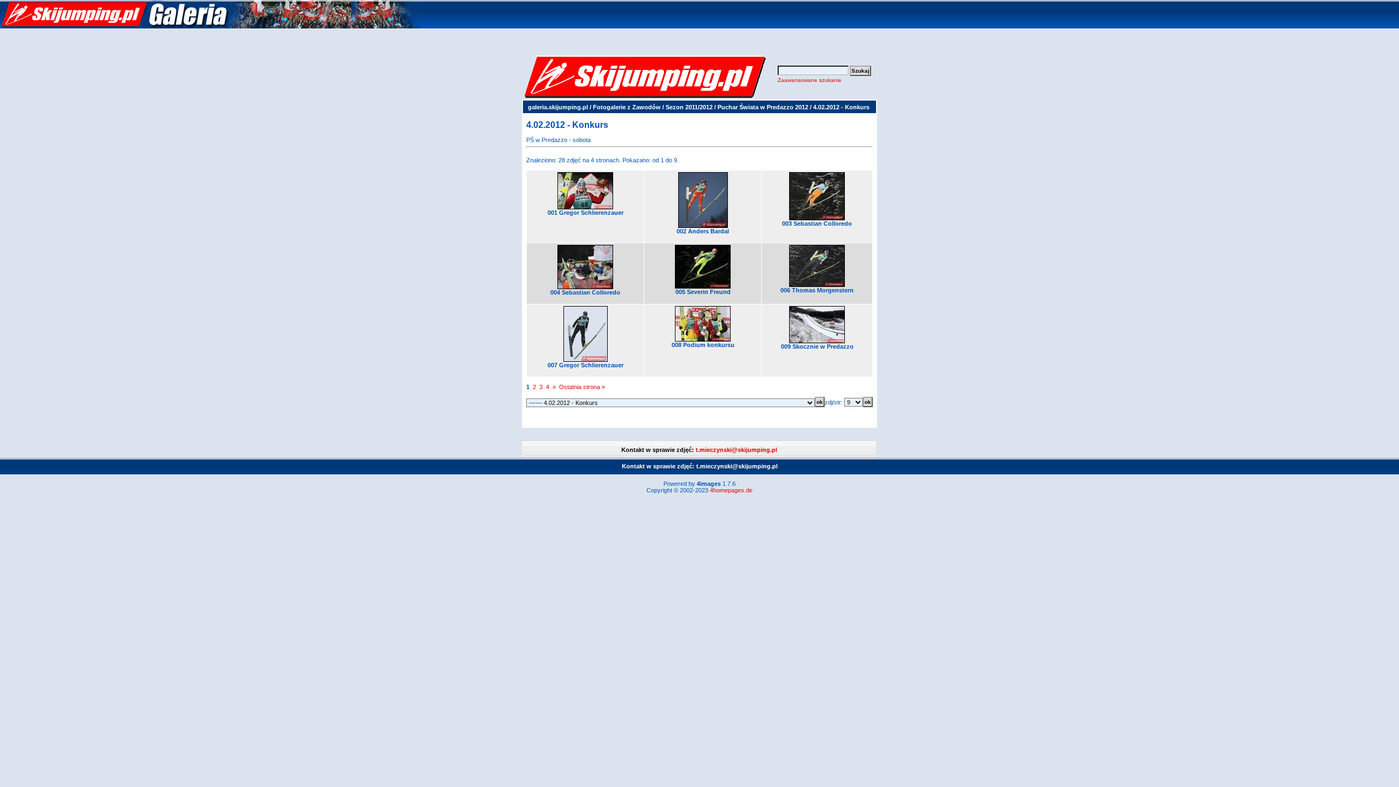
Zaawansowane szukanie (810, 80)
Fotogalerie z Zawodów (627, 107)
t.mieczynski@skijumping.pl (736, 450)
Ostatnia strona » (582, 387)
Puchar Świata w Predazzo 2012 (763, 107)
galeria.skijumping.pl (558, 107)
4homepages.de (731, 490)
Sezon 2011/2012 (689, 107)
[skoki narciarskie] (210, 26)
